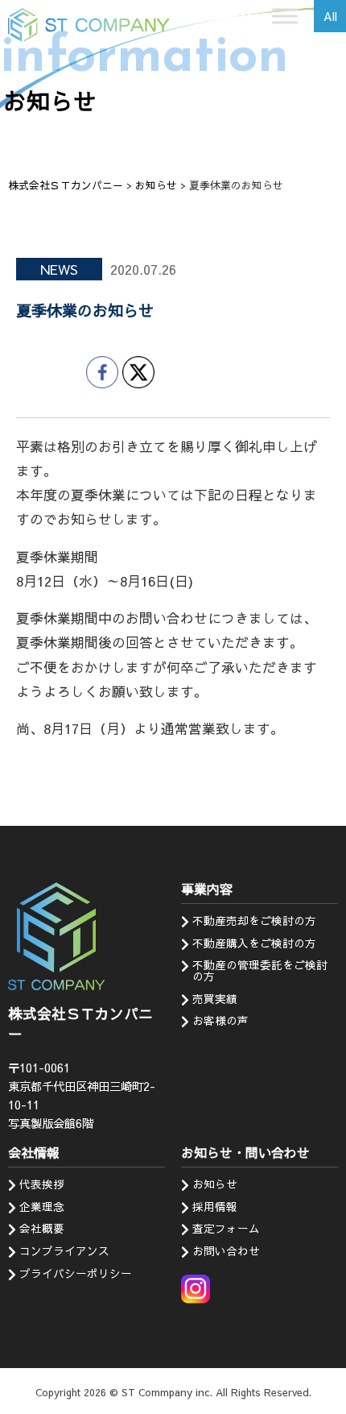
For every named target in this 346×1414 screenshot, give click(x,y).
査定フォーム (226, 1228)
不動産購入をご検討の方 (254, 943)
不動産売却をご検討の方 (254, 920)
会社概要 (41, 1228)
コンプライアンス (64, 1251)
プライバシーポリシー (75, 1273)
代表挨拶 (41, 1184)
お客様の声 (220, 1020)
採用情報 (214, 1206)
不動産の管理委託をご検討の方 (259, 970)
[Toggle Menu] (285, 15)
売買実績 (214, 998)
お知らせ (214, 1184)
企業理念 (41, 1206)
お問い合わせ (226, 1251)
